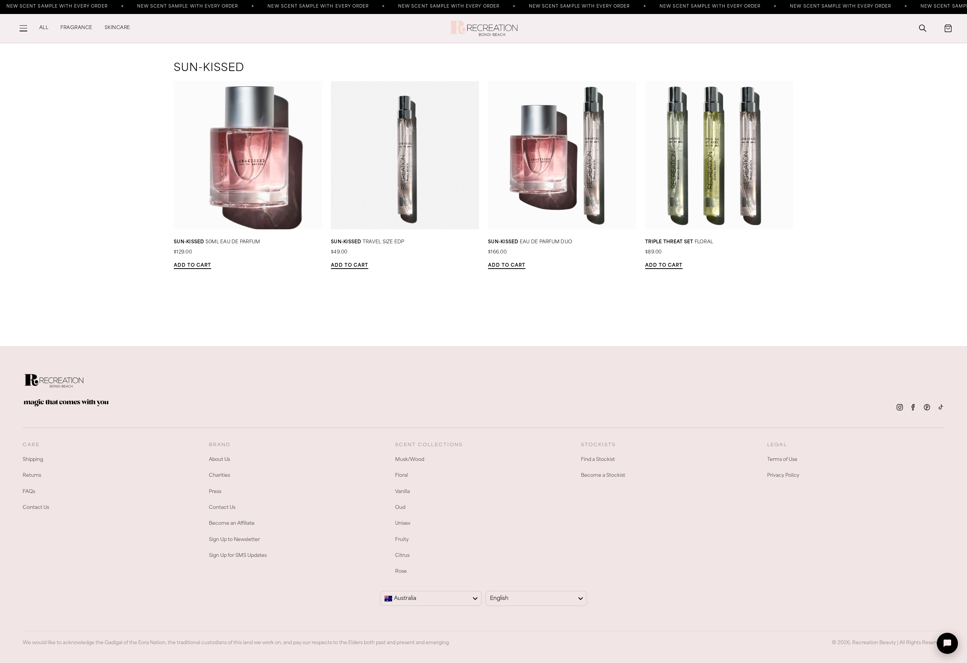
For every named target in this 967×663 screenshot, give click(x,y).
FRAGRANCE (76, 28)
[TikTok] (940, 407)
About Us (219, 459)
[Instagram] (900, 407)
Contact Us (36, 507)
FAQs (29, 492)
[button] (23, 28)
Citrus (402, 555)
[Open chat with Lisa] (947, 643)
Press (215, 492)
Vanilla (402, 492)
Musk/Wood (409, 459)
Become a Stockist (603, 475)
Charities (219, 475)
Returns (32, 475)
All (43, 28)
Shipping (33, 459)
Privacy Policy (783, 475)
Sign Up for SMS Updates (238, 555)
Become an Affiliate (232, 523)
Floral (401, 475)
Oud (400, 507)
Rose (401, 571)
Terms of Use (782, 459)
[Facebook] (913, 407)
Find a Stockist (598, 459)
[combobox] (431, 598)
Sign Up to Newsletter (234, 540)
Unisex (402, 523)
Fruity (402, 540)
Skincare (117, 28)
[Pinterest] (927, 407)
